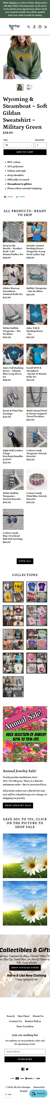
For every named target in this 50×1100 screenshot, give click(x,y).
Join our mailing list (25, 1035)
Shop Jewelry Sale (18, 805)
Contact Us (15, 1021)
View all (25, 561)
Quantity (39, 140)
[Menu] (45, 26)
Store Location (25, 1026)
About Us (38, 1016)
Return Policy (33, 1021)
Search (11, 1016)
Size (5, 140)
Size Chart (23, 1016)
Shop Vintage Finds (25, 967)
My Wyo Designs (22, 1087)
